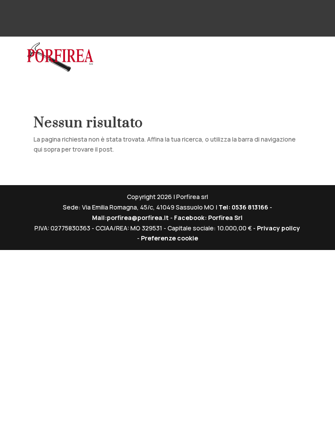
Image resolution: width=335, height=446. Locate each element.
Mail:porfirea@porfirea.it (130, 217)
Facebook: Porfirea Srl (208, 217)
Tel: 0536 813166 (244, 207)
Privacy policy (278, 228)
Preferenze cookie (169, 238)
